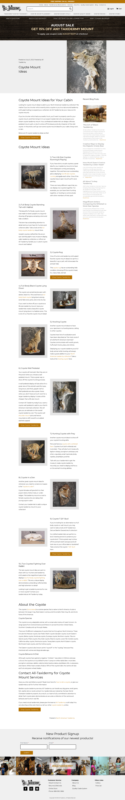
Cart (120, 9)
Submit (26, 753)
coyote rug (57, 268)
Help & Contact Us (55, 783)
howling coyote (63, 359)
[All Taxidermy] (31, 782)
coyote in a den (28, 486)
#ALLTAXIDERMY (62, 766)
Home (41, 5)
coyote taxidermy (58, 705)
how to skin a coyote (63, 682)
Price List (98, 786)
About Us (75, 783)
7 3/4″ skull (71, 547)
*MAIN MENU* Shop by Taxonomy (15, 14)
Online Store (53, 788)
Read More (103, 140)
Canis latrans (31, 609)
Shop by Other (114, 14)
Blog (96, 5)
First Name (24, 743)
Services (70, 5)
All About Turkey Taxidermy (90, 182)
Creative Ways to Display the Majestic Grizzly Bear (93, 145)
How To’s (76, 5)
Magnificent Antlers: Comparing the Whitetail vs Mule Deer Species (94, 204)
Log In (111, 9)
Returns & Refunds (55, 786)
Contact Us (102, 5)
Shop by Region (99, 14)
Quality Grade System (87, 5)
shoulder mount (24, 415)
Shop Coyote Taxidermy (30, 137)
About (46, 5)
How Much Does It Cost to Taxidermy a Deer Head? (94, 164)
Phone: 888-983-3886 (56, 791)
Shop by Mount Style (62, 14)
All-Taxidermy (60, 702)
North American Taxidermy (65, 718)
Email (51, 743)
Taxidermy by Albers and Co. (57, 5)
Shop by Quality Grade (81, 14)
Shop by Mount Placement (40, 14)
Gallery (97, 783)
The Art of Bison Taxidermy (90, 126)
